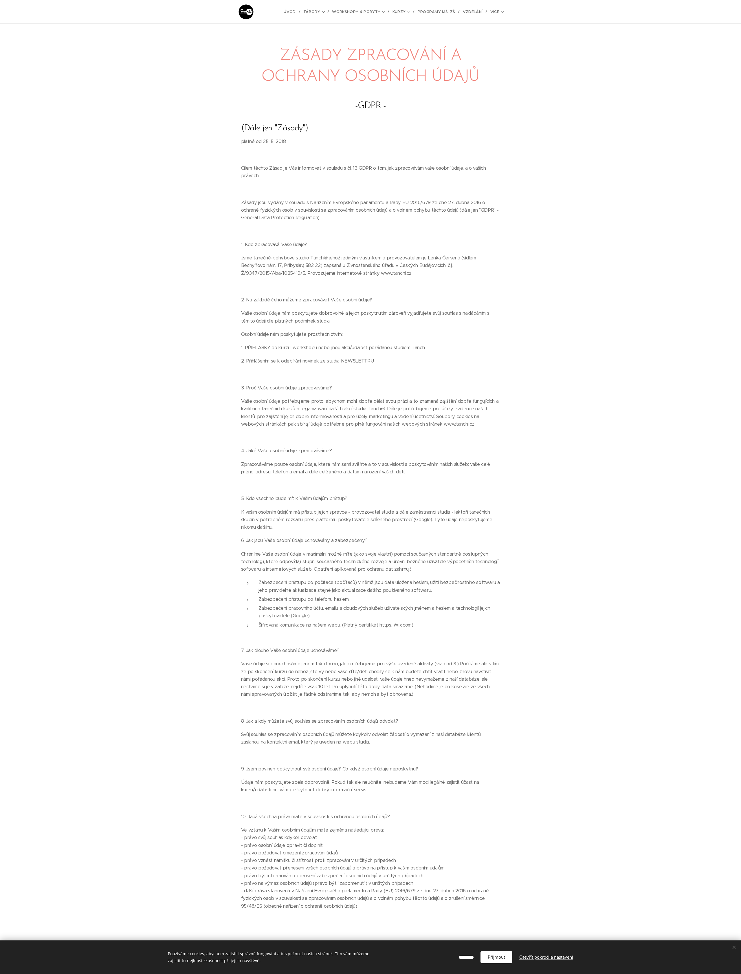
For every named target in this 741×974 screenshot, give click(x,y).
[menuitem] (291, 12)
